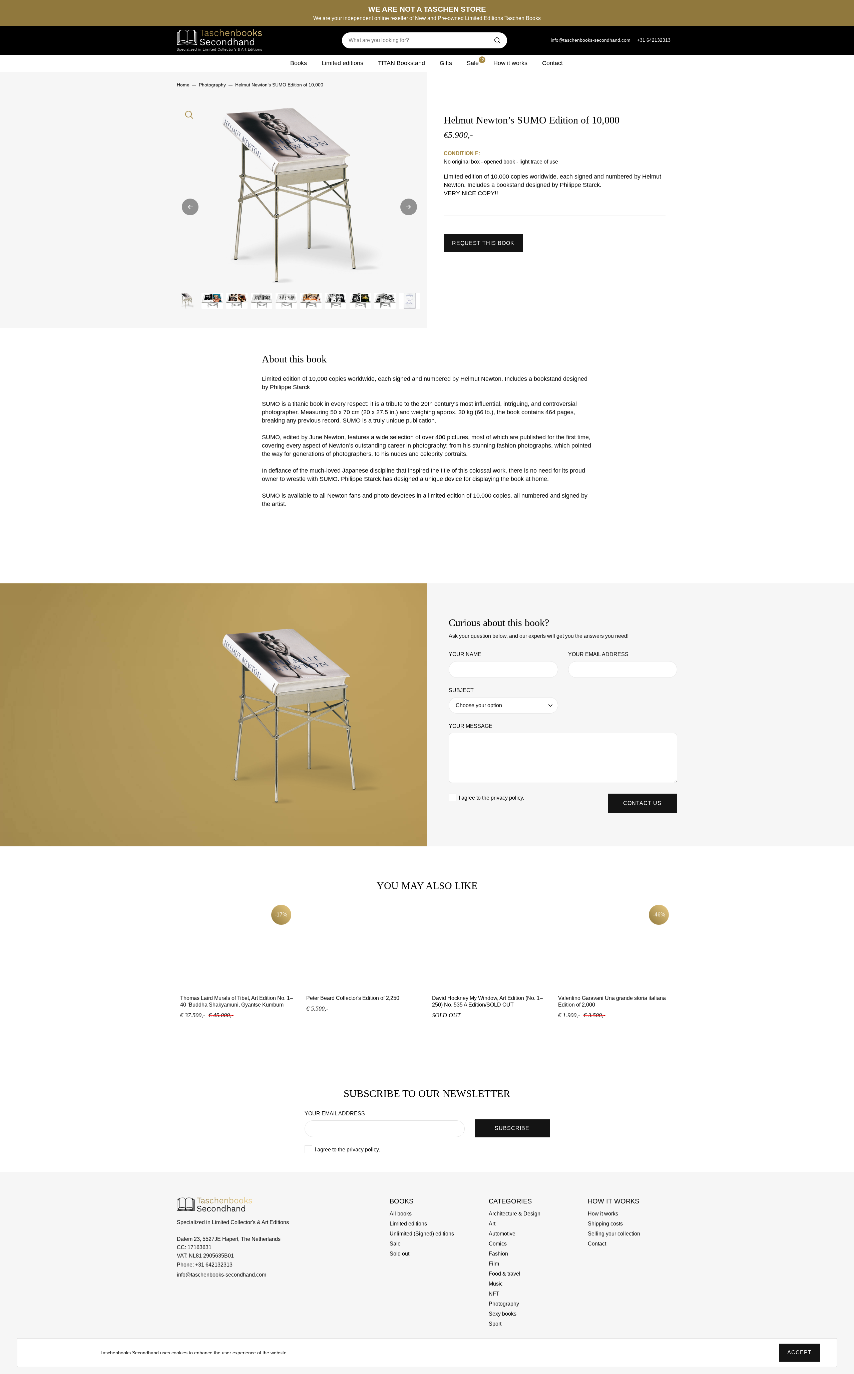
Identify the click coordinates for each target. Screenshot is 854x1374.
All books (401, 1213)
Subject (461, 690)
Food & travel (504, 1274)
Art (492, 1223)
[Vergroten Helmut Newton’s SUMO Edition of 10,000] (299, 194)
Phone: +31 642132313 (205, 1265)
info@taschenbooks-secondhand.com (590, 40)
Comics (498, 1244)
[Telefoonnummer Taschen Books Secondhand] (541, 40)
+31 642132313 (654, 40)
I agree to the (491, 798)
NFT (494, 1294)
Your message (470, 726)
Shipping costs (605, 1223)
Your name (465, 654)
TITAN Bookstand (401, 63)
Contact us (642, 803)
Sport (495, 1324)
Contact (552, 63)
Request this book (483, 243)
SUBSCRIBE (512, 1128)
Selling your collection (614, 1233)
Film (494, 1264)
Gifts (446, 63)
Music (496, 1284)
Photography (504, 1304)
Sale (475, 61)
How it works (510, 63)
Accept (799, 1352)
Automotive (502, 1233)
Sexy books (502, 1314)
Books (298, 63)
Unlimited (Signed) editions (422, 1233)
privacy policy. (507, 798)
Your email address (598, 654)
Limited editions (342, 63)
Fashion (498, 1254)
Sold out (399, 1254)
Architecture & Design (514, 1213)
